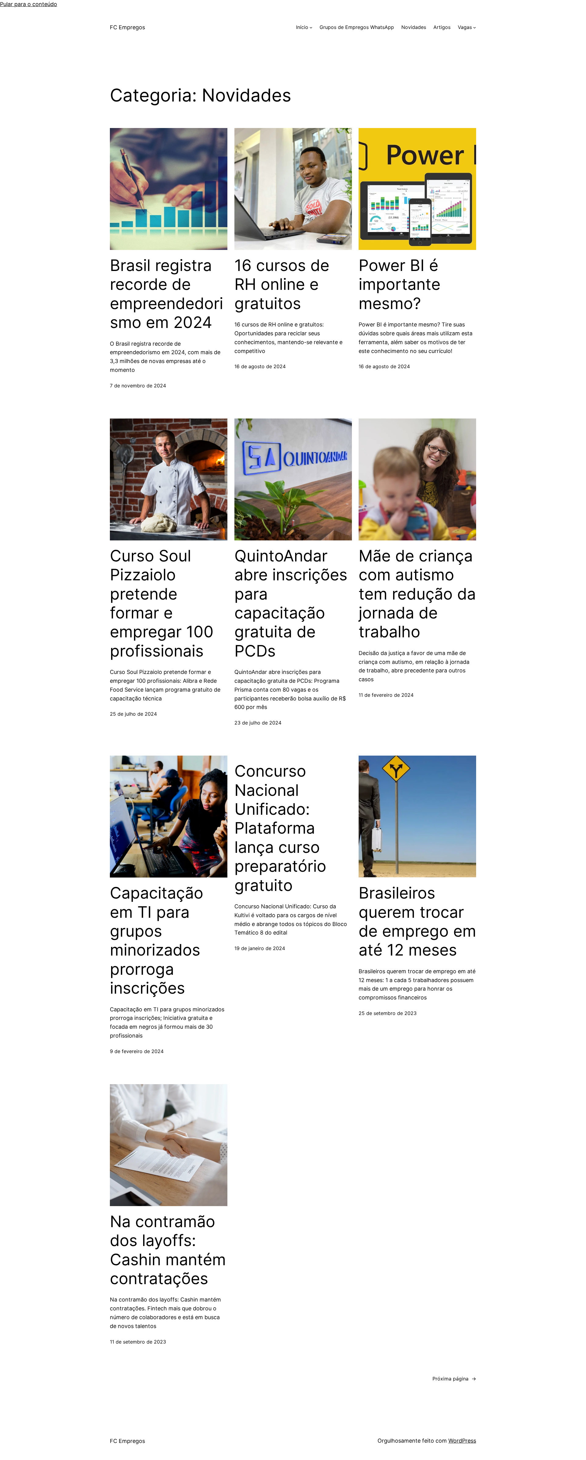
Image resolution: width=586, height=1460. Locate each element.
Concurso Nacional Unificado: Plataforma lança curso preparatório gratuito (280, 828)
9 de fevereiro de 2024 (137, 1051)
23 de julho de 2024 (257, 723)
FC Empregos (127, 27)
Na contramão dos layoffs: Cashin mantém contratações (168, 1250)
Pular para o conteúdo (28, 4)
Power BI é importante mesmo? (399, 284)
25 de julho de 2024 (133, 714)
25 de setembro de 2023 (388, 1013)
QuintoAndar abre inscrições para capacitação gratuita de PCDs (290, 604)
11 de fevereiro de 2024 (386, 695)
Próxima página (454, 1379)
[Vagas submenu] (474, 27)
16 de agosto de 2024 (260, 366)
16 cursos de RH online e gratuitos (281, 284)
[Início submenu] (311, 27)
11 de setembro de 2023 (138, 1342)
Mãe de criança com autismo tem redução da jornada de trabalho (417, 594)
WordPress (462, 1440)
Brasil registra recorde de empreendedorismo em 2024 (166, 294)
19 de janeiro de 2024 (259, 948)
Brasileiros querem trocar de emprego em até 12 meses (417, 922)
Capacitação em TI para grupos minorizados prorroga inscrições (156, 941)
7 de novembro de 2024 (138, 386)
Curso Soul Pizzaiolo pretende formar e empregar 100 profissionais (162, 604)
